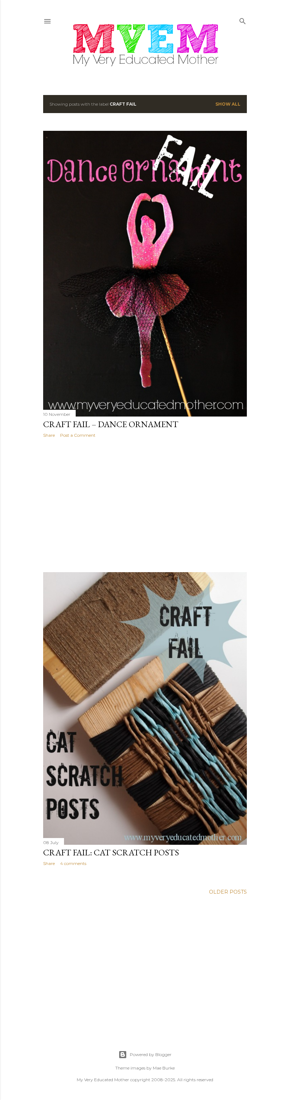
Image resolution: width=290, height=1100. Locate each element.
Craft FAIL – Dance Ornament (110, 424)
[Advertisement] (145, 505)
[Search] (242, 20)
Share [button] (49, 435)
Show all (227, 104)
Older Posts (228, 892)
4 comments (73, 863)
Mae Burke (164, 1068)
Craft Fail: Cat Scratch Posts (111, 852)
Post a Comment (77, 435)
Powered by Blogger (151, 1054)
